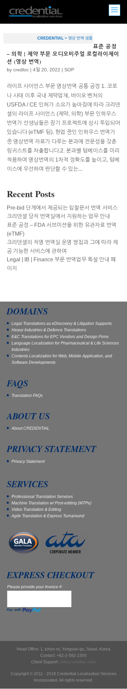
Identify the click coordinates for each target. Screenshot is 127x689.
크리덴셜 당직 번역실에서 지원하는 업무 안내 (58, 216)
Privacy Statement (28, 461)
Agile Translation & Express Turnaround (48, 516)
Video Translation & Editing (36, 509)
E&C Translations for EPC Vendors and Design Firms (60, 336)
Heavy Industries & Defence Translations (49, 330)
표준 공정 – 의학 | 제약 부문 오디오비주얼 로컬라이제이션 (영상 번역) (63, 53)
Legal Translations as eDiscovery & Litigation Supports (62, 323)
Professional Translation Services (42, 496)
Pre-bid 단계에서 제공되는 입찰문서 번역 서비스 (62, 208)
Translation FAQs (27, 395)
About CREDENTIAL (30, 428)
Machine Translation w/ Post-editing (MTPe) (51, 503)
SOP (69, 69)
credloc (21, 69)
